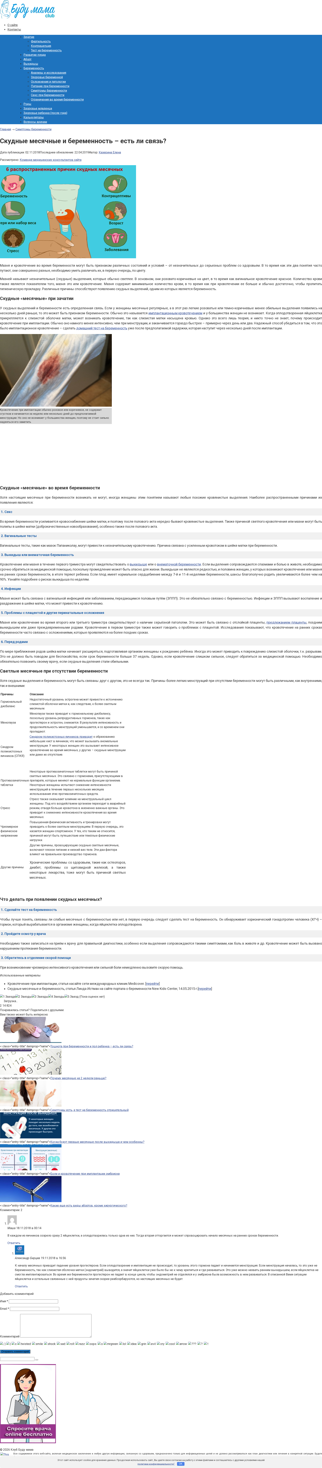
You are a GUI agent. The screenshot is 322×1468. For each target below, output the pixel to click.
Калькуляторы (33, 117)
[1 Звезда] (7, 996)
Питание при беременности (50, 86)
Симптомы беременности (49, 90)
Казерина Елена (110, 152)
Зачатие (28, 37)
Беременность (33, 68)
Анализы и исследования (48, 72)
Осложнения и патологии (48, 81)
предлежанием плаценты (286, 622)
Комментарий (9, 1336)
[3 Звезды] (40, 996)
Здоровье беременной (47, 77)
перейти (152, 984)
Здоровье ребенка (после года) (45, 113)
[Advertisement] (161, 453)
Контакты (14, 29)
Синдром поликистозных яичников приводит (61, 736)
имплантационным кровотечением (176, 313)
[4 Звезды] (56, 996)
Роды (27, 104)
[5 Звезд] (72, 996)
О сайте (12, 25)
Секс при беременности (47, 95)
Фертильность (41, 41)
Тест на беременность (46, 50)
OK (180, 1463)
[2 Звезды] (23, 996)
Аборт (27, 59)
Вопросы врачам (35, 122)
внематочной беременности (179, 564)
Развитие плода (34, 55)
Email (4, 1308)
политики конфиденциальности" (156, 1463)
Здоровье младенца (37, 108)
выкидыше (138, 564)
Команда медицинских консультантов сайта (50, 160)
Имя (4, 1301)
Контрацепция (41, 46)
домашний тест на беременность (101, 328)
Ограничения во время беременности (57, 99)
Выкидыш (30, 64)
